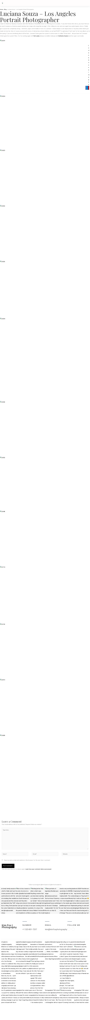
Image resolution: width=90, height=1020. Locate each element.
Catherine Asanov (63, 36)
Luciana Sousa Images (88, 65)
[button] (87, 2)
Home (1, 9)
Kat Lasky (36, 36)
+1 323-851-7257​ (29, 929)
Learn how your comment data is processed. (38, 869)
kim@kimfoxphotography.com (58, 929)
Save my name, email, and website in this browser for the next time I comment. (27, 860)
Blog (5, 9)
